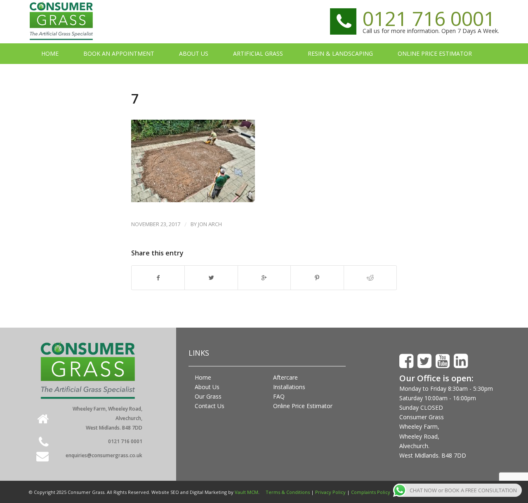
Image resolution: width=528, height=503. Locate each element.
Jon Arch (210, 224)
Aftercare (285, 377)
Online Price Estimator (302, 406)
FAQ (279, 396)
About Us (207, 387)
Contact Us (209, 406)
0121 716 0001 (429, 18)
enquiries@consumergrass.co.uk (104, 455)
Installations (289, 387)
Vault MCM (246, 492)
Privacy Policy (330, 492)
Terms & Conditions (288, 492)
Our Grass (208, 396)
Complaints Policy (370, 492)
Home (203, 377)
